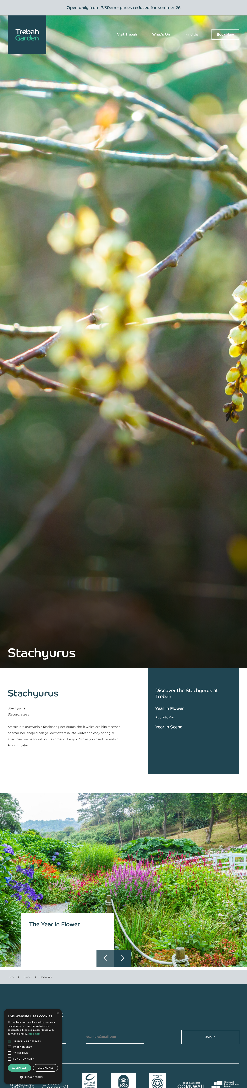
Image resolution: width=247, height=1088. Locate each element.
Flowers (27, 977)
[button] (122, 958)
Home (11, 977)
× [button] (57, 1013)
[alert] (33, 1046)
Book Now (225, 34)
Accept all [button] (19, 1067)
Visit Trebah (127, 34)
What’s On (161, 34)
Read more (34, 1033)
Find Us (191, 34)
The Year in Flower (54, 924)
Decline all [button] (45, 1067)
